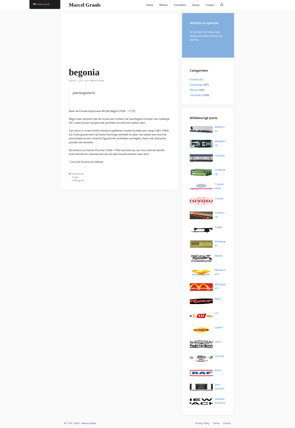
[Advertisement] (120, 43)
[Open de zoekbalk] (221, 5)
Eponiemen (78, 173)
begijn (75, 177)
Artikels (194, 79)
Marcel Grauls (85, 5)
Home (149, 4)
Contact (210, 4)
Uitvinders (180, 4)
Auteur (196, 4)
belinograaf (78, 180)
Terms (216, 423)
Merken (163, 4)
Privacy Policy (202, 423)
